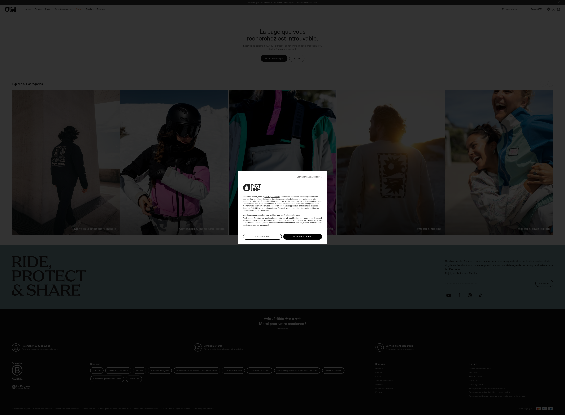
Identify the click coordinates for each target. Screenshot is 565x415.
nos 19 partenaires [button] (272, 197)
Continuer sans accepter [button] (309, 177)
